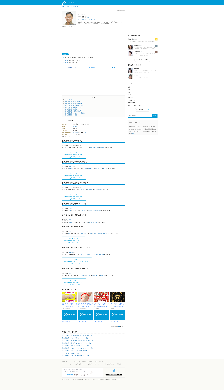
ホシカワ (105, 168)
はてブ (116, 67)
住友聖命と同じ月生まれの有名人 (74, 105)
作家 (94, 19)
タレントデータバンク (70, 26)
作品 (96, 361)
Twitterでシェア (95, 67)
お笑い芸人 (98, 168)
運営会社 (119, 364)
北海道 (71, 166)
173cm (71, 220)
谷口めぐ (88, 275)
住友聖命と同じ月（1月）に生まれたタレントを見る (76, 343)
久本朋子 (92, 147)
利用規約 (90, 364)
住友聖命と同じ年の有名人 (72, 101)
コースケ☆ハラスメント (100, 233)
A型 (85, 132)
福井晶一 (91, 168)
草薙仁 (100, 189)
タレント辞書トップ (67, 361)
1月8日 (75, 126)
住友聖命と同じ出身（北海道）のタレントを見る (75, 345)
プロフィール (69, 99)
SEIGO (86, 233)
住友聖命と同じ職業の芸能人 (73, 111)
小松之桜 (130, 39)
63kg (70, 208)
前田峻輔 (89, 189)
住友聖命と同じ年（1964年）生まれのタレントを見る (77, 335)
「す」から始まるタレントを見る (71, 353)
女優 (134, 39)
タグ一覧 (101, 361)
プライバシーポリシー (99, 364)
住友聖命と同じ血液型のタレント (74, 115)
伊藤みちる (90, 254)
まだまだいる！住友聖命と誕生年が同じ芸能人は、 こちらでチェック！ (74, 155)
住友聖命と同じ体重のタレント (73, 107)
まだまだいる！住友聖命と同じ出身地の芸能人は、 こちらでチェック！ (74, 176)
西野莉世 (136, 68)
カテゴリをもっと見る (142, 109)
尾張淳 (90, 210)
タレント (86, 147)
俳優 (79, 19)
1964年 (67, 147)
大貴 (86, 222)
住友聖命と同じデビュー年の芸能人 (75, 113)
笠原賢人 (101, 254)
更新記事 (90, 361)
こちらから (134, 133)
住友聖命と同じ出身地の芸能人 (73, 103)
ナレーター (90, 19)
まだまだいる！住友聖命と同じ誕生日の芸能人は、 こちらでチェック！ (74, 197)
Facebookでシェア (73, 67)
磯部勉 (95, 222)
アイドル (81, 275)
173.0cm (75, 132)
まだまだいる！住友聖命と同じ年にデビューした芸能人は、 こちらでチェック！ (77, 261)
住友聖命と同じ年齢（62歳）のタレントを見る (75, 338)
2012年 (67, 60)
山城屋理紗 (137, 51)
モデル (81, 19)
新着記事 (84, 361)
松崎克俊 (102, 275)
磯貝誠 (102, 147)
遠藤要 (99, 210)
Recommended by (114, 326)
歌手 (84, 19)
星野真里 (136, 45)
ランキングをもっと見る (142, 59)
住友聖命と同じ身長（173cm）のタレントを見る (75, 355)
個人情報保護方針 (111, 364)
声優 (86, 19)
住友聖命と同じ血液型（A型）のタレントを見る (75, 350)
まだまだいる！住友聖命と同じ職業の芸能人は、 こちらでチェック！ (73, 240)
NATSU (136, 75)
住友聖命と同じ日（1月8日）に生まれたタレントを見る (77, 340)
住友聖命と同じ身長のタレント (73, 109)
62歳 (88, 17)
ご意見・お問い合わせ (80, 364)
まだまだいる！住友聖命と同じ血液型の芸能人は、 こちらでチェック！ (74, 282)
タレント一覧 (77, 361)
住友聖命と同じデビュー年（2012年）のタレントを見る (77, 348)
